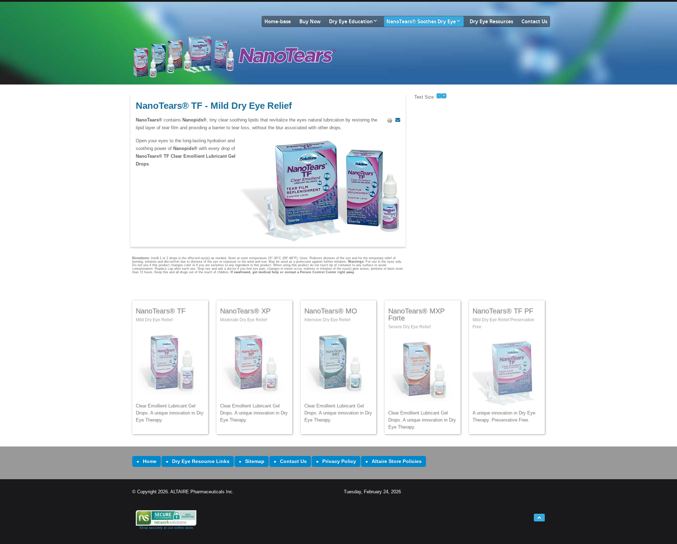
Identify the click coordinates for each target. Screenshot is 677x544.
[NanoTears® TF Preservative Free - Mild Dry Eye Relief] (506, 372)
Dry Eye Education (351, 21)
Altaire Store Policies (397, 461)
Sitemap (254, 461)
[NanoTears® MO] (338, 365)
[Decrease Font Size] (439, 95)
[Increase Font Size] (443, 95)
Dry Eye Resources (491, 21)
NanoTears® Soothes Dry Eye (421, 21)
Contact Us (534, 21)
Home (150, 461)
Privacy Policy (339, 461)
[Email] (397, 119)
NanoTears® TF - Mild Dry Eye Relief (214, 105)
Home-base (277, 21)
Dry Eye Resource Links (201, 461)
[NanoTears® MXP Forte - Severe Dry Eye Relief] (170, 365)
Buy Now (310, 21)
